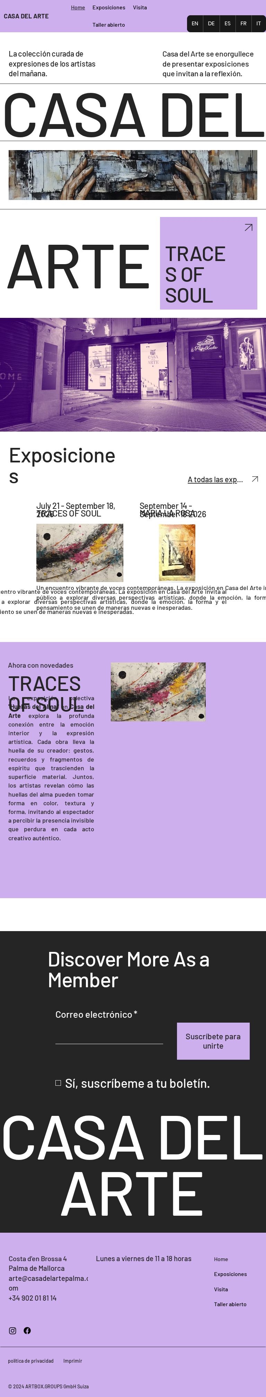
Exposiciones (230, 1273)
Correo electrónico (96, 1013)
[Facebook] (27, 1330)
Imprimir (72, 1361)
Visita (221, 1289)
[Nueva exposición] (247, 227)
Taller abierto (230, 1304)
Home (221, 1259)
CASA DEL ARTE (26, 16)
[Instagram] (12, 1330)
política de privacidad (31, 1361)
